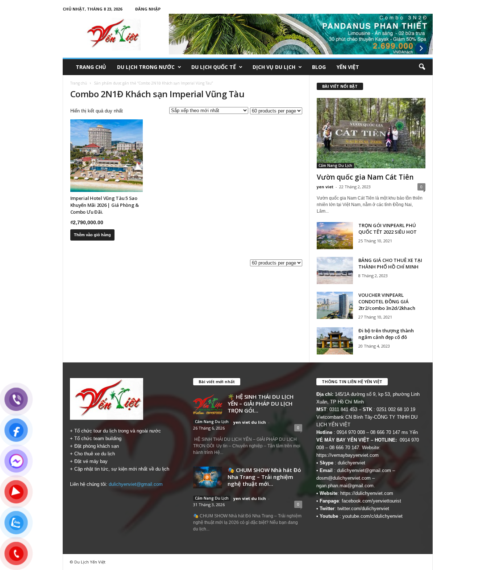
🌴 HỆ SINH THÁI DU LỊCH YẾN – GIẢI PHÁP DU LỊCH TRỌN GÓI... (261, 403)
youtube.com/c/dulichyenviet (372, 516)
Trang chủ (91, 66)
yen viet (325, 186)
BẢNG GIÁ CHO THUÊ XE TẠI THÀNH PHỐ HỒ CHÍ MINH (390, 263)
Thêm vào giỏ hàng (92, 235)
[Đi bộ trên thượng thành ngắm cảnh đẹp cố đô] (335, 340)
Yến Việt (348, 66)
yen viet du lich (249, 422)
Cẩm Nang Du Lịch (335, 165)
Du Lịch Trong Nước (146, 66)
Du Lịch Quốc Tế (213, 66)
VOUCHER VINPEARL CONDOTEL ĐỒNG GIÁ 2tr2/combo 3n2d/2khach (386, 301)
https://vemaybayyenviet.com (347, 455)
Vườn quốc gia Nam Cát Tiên (365, 177)
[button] (422, 67)
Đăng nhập (148, 9)
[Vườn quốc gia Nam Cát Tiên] (371, 133)
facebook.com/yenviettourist (371, 501)
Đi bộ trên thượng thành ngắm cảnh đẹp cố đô (386, 333)
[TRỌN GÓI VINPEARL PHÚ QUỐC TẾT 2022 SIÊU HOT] (335, 235)
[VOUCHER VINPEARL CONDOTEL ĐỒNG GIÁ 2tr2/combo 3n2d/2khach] (335, 305)
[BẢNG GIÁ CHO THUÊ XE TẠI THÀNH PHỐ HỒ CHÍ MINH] (335, 270)
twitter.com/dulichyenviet (363, 508)
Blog (319, 66)
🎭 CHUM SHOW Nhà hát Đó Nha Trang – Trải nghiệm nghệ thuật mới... (264, 476)
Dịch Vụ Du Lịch (274, 66)
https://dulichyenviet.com (366, 493)
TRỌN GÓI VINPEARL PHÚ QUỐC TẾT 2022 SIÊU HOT (387, 228)
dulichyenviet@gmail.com (136, 484)
